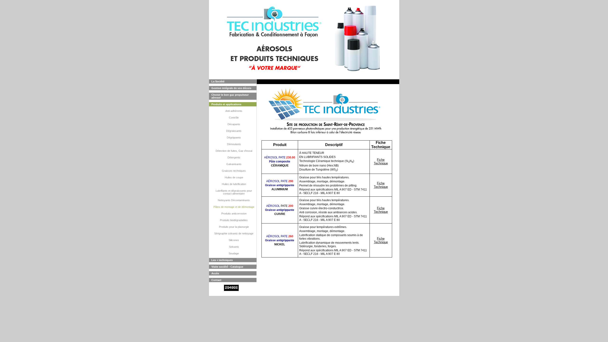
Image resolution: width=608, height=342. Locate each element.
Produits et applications (226, 104)
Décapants (234, 124)
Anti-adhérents (233, 110)
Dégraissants (234, 130)
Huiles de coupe (234, 177)
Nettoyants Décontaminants (234, 200)
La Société (217, 81)
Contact (216, 280)
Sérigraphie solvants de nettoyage (233, 233)
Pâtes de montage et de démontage (234, 206)
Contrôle (234, 117)
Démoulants (234, 144)
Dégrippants (234, 137)
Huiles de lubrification (234, 184)
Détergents (234, 157)
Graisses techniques (234, 170)
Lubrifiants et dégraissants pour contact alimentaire (234, 192)
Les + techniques (222, 260)
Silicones (234, 240)
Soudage (234, 253)
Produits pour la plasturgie (234, 226)
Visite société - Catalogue (227, 266)
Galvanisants (234, 164)
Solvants (234, 246)
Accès (215, 273)
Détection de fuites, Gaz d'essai (234, 150)
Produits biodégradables (234, 220)
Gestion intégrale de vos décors (231, 88)
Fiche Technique (381, 161)
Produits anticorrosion (234, 213)
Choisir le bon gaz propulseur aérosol (230, 96)
